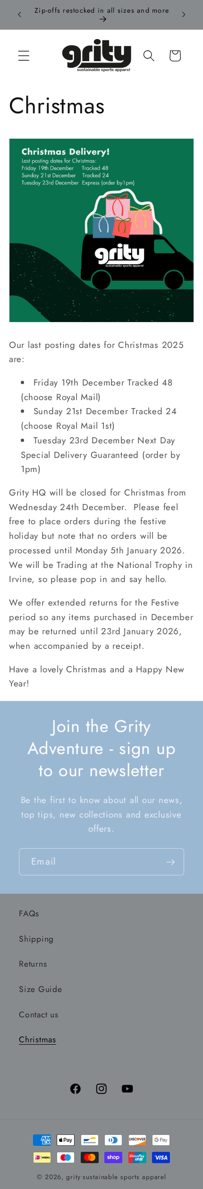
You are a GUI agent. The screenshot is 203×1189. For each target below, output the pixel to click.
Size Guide (40, 989)
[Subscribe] (171, 861)
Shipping (36, 939)
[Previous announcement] (19, 14)
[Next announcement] (183, 14)
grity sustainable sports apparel (116, 1176)
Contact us (39, 1014)
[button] (24, 56)
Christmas (37, 1039)
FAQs (29, 913)
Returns (33, 964)
